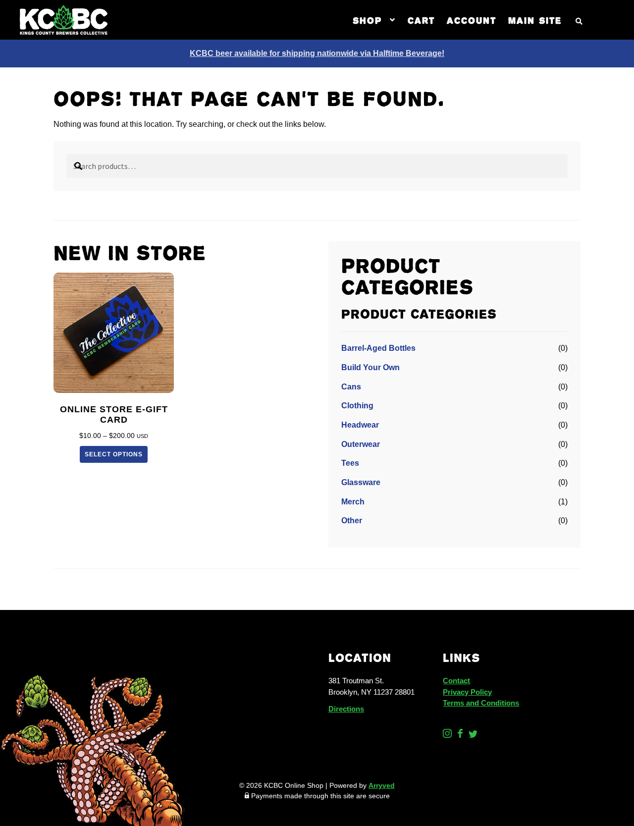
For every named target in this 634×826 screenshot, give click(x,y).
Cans (351, 387)
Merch (353, 501)
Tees (350, 463)
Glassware (360, 482)
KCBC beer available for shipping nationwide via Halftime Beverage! (317, 53)
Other (351, 520)
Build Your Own (370, 367)
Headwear (360, 425)
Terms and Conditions (481, 703)
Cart (421, 20)
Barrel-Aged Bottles (378, 348)
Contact (456, 680)
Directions (346, 709)
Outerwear (360, 444)
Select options (114, 454)
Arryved (382, 785)
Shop (367, 20)
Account (471, 20)
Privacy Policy (467, 692)
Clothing (357, 405)
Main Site (535, 20)
